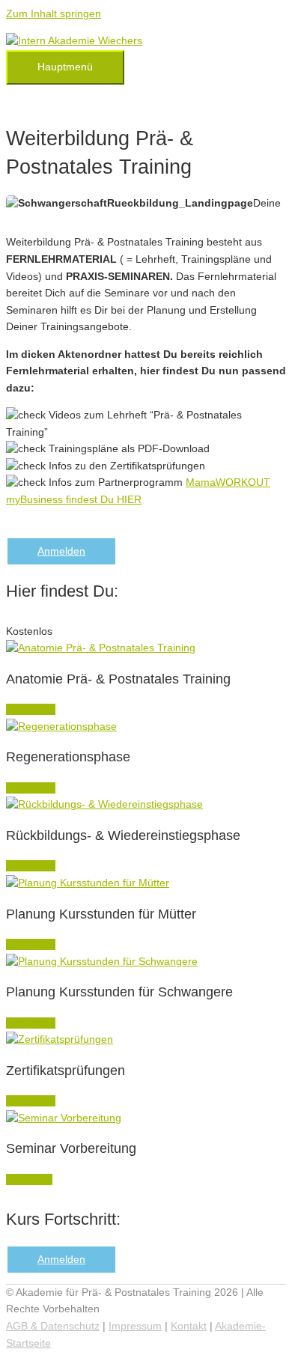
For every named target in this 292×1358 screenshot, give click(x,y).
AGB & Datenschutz (53, 1326)
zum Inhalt (30, 709)
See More (29, 1179)
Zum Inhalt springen (53, 13)
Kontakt (189, 1326)
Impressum (135, 1326)
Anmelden (61, 551)
